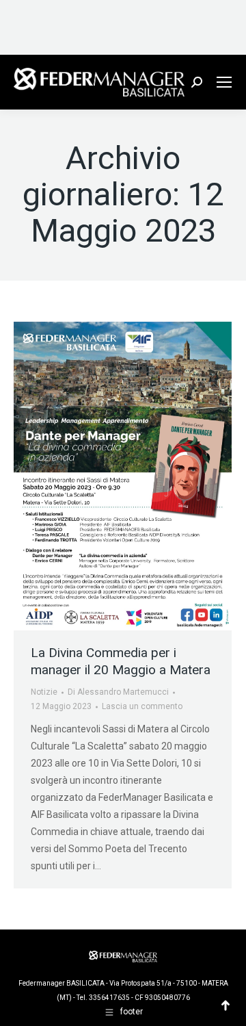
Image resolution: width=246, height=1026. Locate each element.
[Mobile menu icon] (224, 82)
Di (118, 692)
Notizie (44, 692)
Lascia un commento (142, 706)
